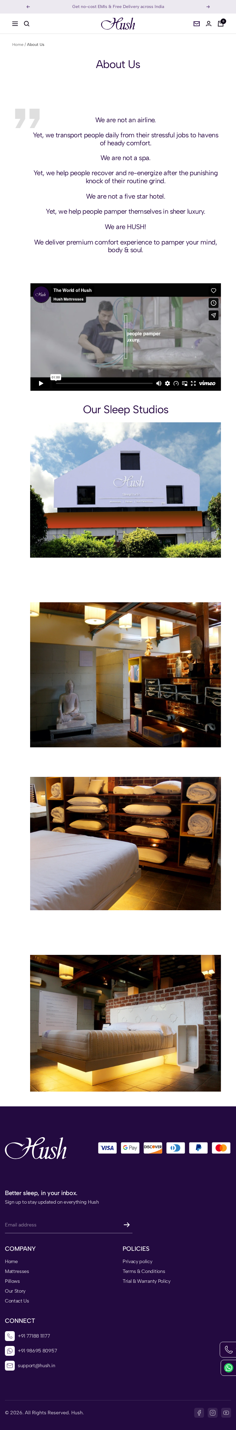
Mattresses (17, 1271)
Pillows (12, 1281)
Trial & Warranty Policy (147, 1281)
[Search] (27, 23)
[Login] (208, 23)
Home (17, 44)
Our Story (15, 1291)
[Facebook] (199, 1413)
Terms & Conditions (144, 1271)
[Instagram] (213, 1413)
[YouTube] (226, 1413)
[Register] (126, 1225)
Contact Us (17, 1301)
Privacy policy (137, 1261)
